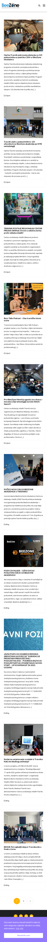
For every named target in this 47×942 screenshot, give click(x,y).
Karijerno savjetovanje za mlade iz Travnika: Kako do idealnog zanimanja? (23, 760)
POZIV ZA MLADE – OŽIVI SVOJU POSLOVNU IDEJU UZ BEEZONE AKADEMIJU (19, 572)
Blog (7, 524)
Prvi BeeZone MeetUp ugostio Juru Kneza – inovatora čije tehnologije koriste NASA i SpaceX (23, 401)
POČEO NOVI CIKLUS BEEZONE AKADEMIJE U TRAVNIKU (18, 490)
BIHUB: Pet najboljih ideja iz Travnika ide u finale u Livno (22, 848)
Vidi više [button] (19, 928)
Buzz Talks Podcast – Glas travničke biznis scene (22, 319)
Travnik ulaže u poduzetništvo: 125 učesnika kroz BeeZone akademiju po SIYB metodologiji (23, 143)
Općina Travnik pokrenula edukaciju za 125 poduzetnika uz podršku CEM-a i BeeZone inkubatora (23, 57)
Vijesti (8, 95)
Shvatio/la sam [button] (23, 935)
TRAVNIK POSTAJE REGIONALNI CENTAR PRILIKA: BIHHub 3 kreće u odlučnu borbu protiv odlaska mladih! (23, 230)
